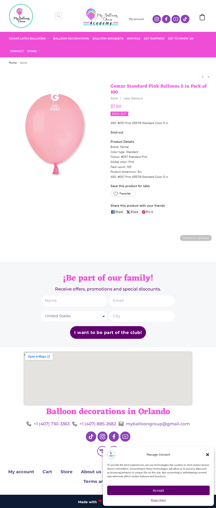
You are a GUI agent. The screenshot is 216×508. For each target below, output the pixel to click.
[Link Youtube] (125, 436)
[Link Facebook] (114, 436)
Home (13, 63)
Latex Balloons (133, 98)
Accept (158, 490)
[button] (207, 455)
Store (114, 98)
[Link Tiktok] (91, 436)
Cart (47, 471)
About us (91, 471)
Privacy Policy (158, 500)
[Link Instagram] (102, 436)
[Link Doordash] (102, 451)
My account (136, 19)
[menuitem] (203, 77)
